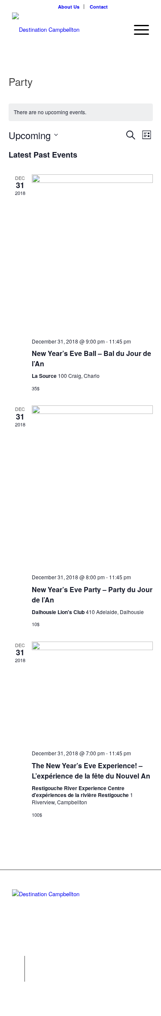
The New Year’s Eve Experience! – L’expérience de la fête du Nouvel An (91, 770)
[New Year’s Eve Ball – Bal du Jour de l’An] (92, 252)
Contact (99, 6)
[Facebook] (18, 975)
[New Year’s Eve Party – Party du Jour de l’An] (92, 486)
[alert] (81, 112)
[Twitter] (18, 962)
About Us (68, 6)
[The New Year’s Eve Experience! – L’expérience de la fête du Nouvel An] (92, 692)
